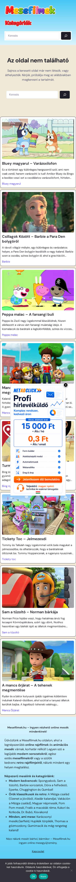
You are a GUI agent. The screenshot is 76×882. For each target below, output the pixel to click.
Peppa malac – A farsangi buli (28, 314)
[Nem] (71, 870)
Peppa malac (10, 335)
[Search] (65, 95)
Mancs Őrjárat (10, 710)
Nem (43, 876)
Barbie (6, 261)
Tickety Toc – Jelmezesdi (24, 539)
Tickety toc (9, 559)
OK (33, 876)
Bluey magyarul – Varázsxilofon (29, 163)
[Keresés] (66, 36)
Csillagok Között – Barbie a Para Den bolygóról (33, 239)
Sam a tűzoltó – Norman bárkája (30, 612)
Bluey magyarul (11, 184)
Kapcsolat (38, 851)
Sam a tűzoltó (10, 632)
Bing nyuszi (9, 486)
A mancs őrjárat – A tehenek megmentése (27, 687)
